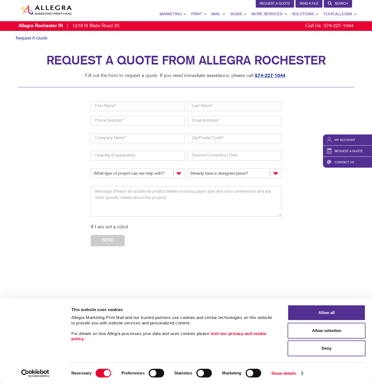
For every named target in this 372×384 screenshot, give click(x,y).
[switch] (156, 373)
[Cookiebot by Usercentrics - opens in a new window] (35, 373)
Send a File (309, 3)
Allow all (326, 312)
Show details (283, 373)
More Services (266, 14)
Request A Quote (275, 3)
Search (341, 3)
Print (196, 14)
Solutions (303, 14)
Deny (326, 348)
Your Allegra (337, 14)
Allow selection (326, 330)
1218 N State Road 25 (69, 26)
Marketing (171, 14)
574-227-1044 (338, 26)
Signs (236, 14)
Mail (216, 14)
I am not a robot (111, 227)
